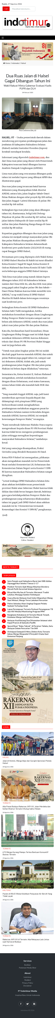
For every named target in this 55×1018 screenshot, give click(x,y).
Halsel (23, 63)
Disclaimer (27, 986)
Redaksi (27, 980)
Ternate (7, 803)
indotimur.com (37, 157)
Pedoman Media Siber (27, 968)
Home (7, 63)
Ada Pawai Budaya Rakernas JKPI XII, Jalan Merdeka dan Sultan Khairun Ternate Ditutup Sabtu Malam (26, 807)
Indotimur (27, 977)
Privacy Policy (27, 983)
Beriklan (27, 965)
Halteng (7, 890)
